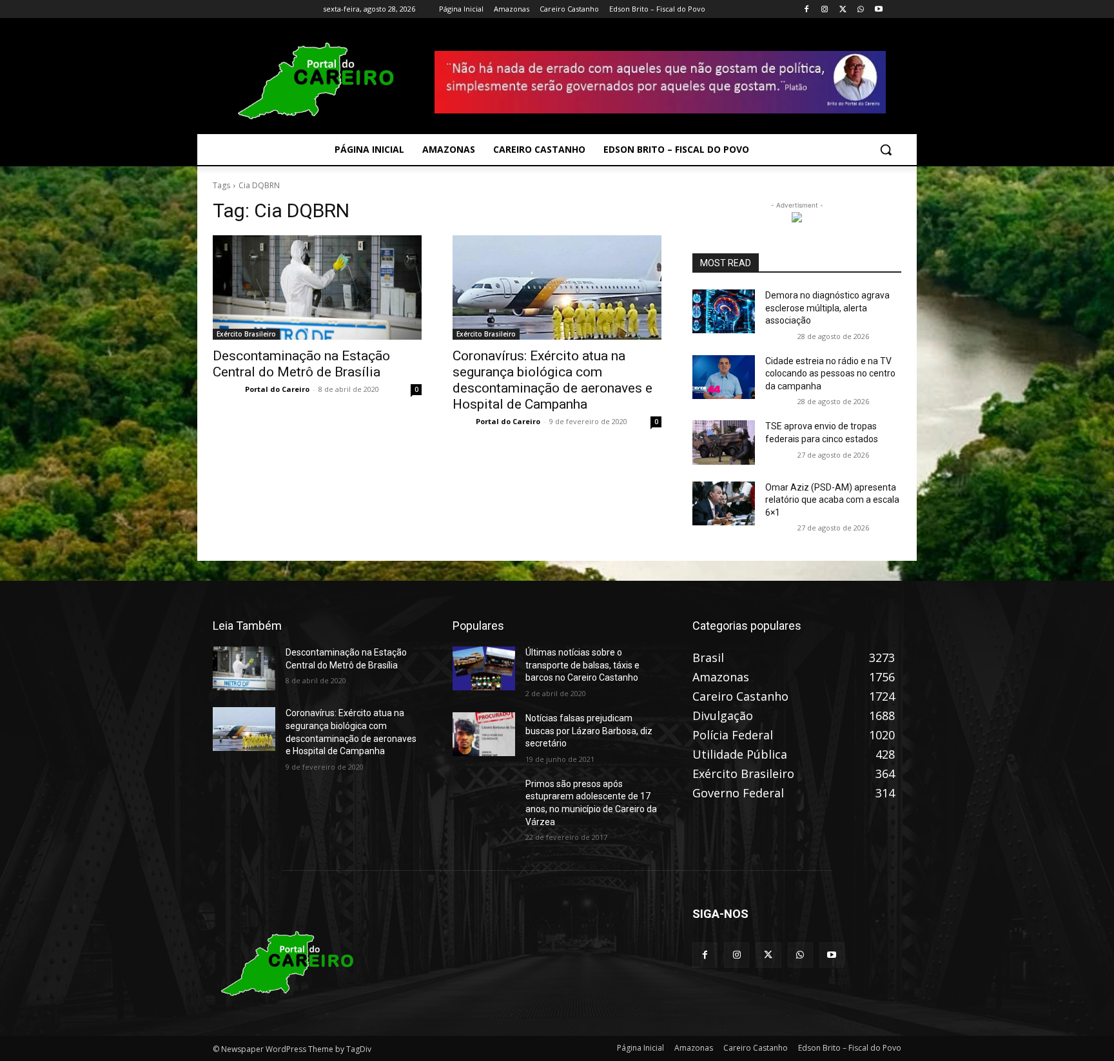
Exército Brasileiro (246, 333)
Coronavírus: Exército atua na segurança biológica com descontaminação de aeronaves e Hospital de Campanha (552, 380)
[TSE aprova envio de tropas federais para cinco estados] (723, 442)
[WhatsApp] (860, 9)
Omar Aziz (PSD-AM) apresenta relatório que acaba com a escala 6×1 (832, 500)
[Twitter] (843, 9)
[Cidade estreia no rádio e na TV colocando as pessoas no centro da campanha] (723, 377)
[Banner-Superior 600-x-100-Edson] (660, 82)
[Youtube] (878, 9)
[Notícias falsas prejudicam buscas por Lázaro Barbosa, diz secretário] (484, 734)
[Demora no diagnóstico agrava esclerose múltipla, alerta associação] (723, 311)
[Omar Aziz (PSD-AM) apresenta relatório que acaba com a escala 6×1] (723, 503)
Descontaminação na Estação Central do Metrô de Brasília (301, 364)
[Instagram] (824, 9)
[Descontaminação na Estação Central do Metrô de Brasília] (317, 287)
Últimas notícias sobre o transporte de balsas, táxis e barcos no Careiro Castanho (582, 665)
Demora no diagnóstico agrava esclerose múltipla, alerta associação (827, 308)
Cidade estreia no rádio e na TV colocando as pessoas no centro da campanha (830, 373)
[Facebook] (806, 9)
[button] (885, 149)
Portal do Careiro (277, 389)
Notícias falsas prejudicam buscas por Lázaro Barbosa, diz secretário (588, 730)
